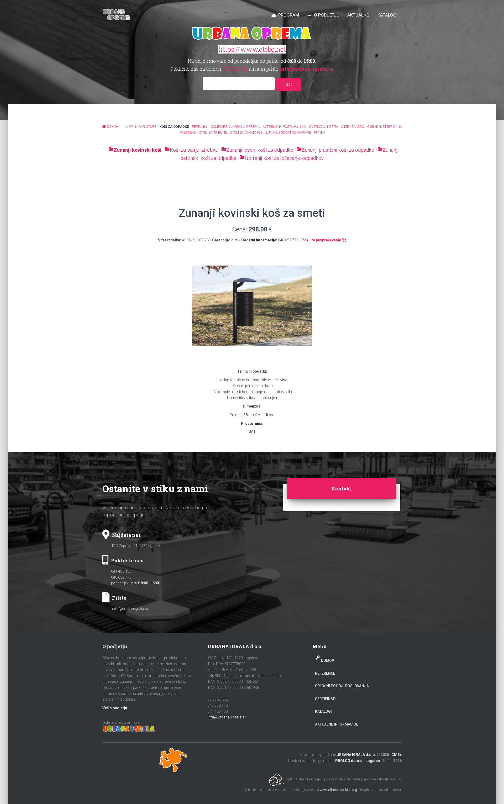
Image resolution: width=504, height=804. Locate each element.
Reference (325, 673)
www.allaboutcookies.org (338, 790)
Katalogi (323, 711)
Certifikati (325, 699)
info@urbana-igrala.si (130, 608)
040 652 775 (121, 577)
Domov (327, 660)
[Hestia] (117, 15)
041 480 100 (121, 571)
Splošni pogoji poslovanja (342, 686)
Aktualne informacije (336, 724)
